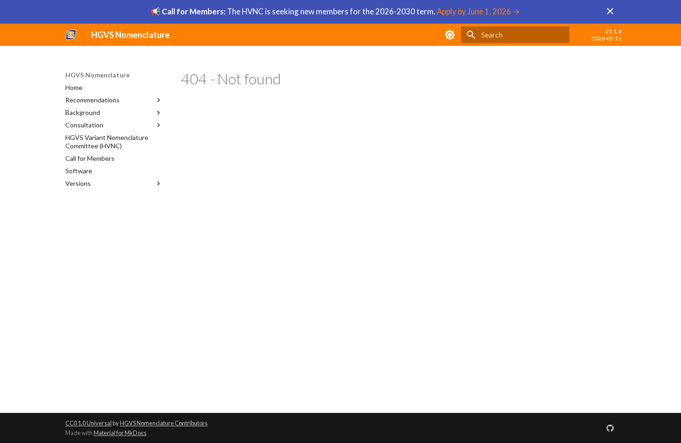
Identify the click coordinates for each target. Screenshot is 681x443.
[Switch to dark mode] (450, 34)
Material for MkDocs (120, 433)
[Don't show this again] (610, 11)
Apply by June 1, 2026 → (478, 11)
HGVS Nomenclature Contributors (164, 423)
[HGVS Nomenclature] (71, 34)
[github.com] (610, 427)
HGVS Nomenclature (97, 75)
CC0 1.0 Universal (88, 423)
